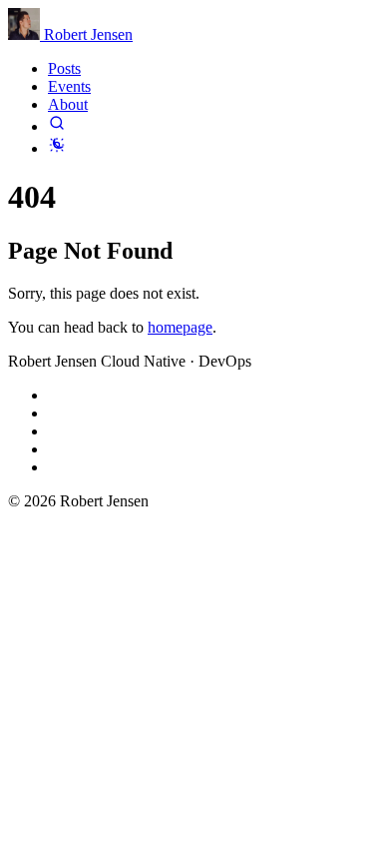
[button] (57, 126)
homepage (180, 327)
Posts (64, 68)
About (68, 104)
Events (69, 86)
